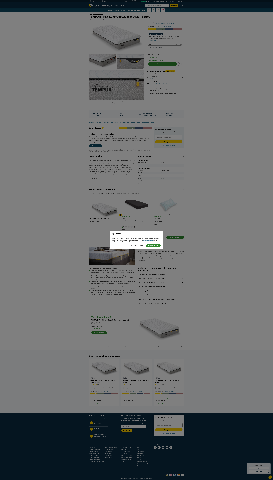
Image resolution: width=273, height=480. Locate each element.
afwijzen (119, 242)
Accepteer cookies (153, 245)
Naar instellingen (138, 245)
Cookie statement (148, 240)
